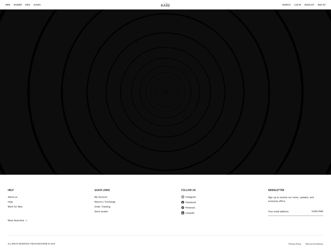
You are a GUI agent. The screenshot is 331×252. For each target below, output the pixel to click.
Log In (297, 4)
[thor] (165, 5)
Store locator (101, 211)
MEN (8, 4)
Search (286, 4)
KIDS (27, 4)
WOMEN (18, 4)
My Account (100, 197)
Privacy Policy (295, 244)
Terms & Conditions (314, 244)
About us (12, 197)
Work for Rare (15, 206)
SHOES (37, 4)
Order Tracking (102, 206)
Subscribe (317, 211)
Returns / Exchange (105, 201)
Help (10, 201)
